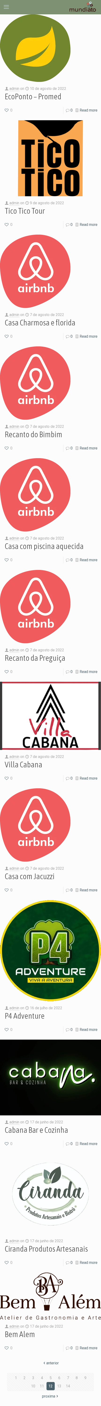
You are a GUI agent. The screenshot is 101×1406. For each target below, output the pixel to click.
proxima (48, 1396)
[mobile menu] (6, 7)
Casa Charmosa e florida (40, 322)
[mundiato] (83, 7)
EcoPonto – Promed (33, 96)
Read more (88, 110)
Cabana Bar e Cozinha (36, 1129)
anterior (52, 1363)
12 (50, 1386)
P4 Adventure (25, 1015)
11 (42, 1386)
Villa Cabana (23, 764)
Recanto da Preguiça (35, 657)
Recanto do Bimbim (33, 434)
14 (68, 1386)
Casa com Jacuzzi (29, 876)
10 (33, 1386)
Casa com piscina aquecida (44, 546)
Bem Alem (20, 1334)
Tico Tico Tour (25, 210)
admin (14, 88)
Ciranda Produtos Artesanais (46, 1248)
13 (59, 1386)
